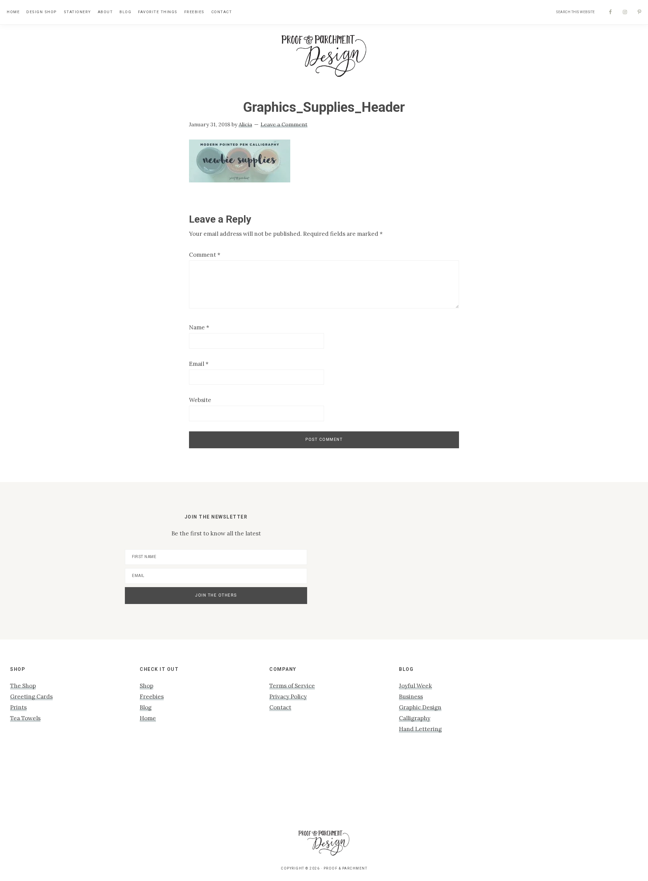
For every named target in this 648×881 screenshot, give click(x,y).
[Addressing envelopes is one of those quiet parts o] (528, 787)
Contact (280, 707)
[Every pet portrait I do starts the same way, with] (120, 787)
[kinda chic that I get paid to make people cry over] (39, 787)
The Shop (23, 685)
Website (200, 400)
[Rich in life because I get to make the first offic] (202, 787)
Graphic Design (420, 707)
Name (199, 327)
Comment (204, 254)
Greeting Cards (31, 696)
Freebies (152, 696)
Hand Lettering (420, 729)
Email (199, 364)
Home (148, 718)
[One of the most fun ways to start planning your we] (365, 787)
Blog (146, 707)
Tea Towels (25, 718)
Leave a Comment (284, 124)
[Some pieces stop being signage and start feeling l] (609, 787)
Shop (146, 685)
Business (411, 696)
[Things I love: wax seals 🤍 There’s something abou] (283, 787)
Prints (18, 707)
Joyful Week (415, 685)
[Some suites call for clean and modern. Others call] (446, 787)
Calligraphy (414, 718)
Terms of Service (292, 685)
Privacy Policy (288, 696)
